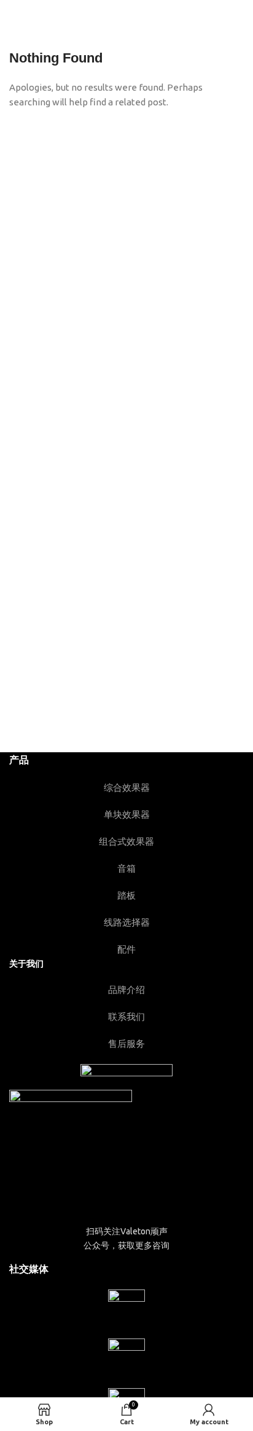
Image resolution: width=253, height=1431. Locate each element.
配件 (126, 949)
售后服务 (126, 1043)
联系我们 (126, 1016)
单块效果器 (127, 814)
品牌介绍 (126, 989)
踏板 (126, 895)
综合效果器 (127, 787)
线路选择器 (127, 922)
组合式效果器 (126, 841)
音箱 (126, 868)
